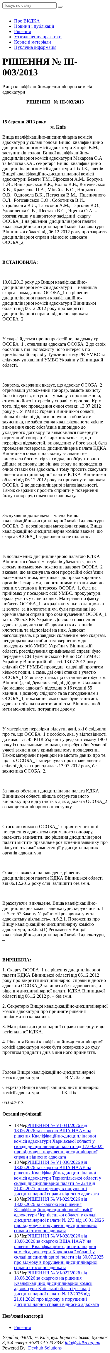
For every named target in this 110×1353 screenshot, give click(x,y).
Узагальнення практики (38, 36)
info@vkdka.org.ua (82, 1342)
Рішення (22, 31)
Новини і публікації (34, 26)
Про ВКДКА (27, 20)
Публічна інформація (35, 47)
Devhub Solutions (45, 1347)
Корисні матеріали (32, 41)
